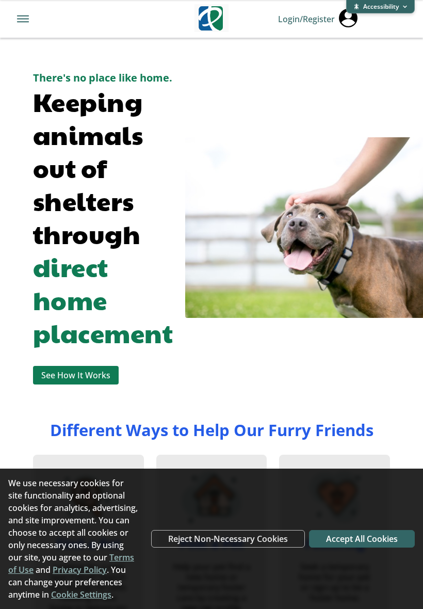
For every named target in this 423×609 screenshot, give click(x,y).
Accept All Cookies (362, 538)
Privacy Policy (80, 569)
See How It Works (75, 375)
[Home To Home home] (211, 19)
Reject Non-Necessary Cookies (228, 538)
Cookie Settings (81, 594)
